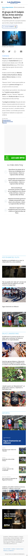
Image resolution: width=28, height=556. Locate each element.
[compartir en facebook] (5, 51)
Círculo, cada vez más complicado (7, 469)
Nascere (5, 122)
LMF (24, 491)
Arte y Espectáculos (7, 7)
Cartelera (13, 549)
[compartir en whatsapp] (17, 51)
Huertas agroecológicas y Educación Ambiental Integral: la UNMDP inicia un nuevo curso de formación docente (14, 362)
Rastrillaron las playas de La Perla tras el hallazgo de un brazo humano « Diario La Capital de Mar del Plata (15, 172)
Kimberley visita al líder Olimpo (8, 459)
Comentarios (5, 56)
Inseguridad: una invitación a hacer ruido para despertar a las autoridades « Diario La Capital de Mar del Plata (15, 181)
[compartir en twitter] (11, 51)
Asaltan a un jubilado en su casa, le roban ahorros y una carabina (13, 261)
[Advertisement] (14, 139)
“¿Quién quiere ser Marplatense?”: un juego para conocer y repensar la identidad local (13, 387)
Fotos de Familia (6, 549)
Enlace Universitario (20, 343)
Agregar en (10, 26)
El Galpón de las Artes (8, 121)
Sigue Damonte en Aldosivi (10, 306)
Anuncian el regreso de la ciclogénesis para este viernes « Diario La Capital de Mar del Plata (15, 210)
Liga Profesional (6, 437)
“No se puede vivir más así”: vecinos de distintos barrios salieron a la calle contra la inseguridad (14, 283)
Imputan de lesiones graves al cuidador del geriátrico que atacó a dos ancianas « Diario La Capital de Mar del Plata (15, 201)
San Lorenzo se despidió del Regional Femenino (9, 479)
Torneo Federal (5, 467)
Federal (4, 448)
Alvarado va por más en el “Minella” (9, 450)
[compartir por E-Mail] (23, 51)
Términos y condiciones (8, 550)
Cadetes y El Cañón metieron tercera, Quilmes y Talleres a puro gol (13, 487)
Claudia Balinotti (7, 120)
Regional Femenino (6, 477)
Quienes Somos (19, 549)
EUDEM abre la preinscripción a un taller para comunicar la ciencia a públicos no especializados (13, 338)
